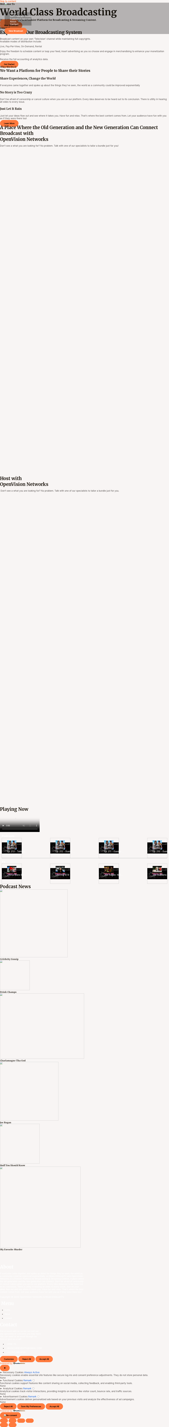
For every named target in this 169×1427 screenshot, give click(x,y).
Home (13, 13)
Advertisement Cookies (15, 1396)
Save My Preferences (31, 1406)
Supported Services (20, 19)
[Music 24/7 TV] (10, 6)
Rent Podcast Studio (20, 16)
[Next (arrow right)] (13, 1425)
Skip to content (8, 1)
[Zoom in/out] (4, 1421)
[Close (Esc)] (30, 1421)
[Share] (21, 1421)
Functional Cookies (13, 1380)
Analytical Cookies (13, 1388)
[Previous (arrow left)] (4, 1425)
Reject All (26, 1359)
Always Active (31, 1372)
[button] (16, 31)
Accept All (44, 1359)
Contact (14, 24)
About (13, 21)
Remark (28, 1380)
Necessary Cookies (13, 1372)
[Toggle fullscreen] (13, 1421)
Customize (9, 1359)
